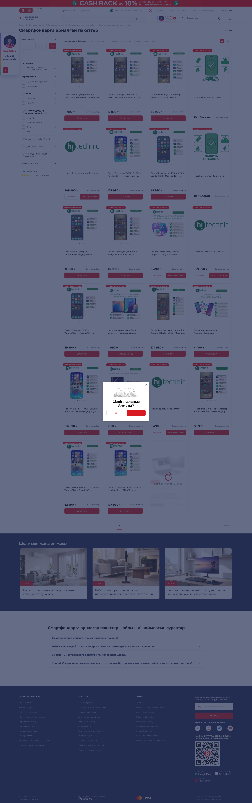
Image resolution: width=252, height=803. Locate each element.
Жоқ (116, 413)
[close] (146, 385)
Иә (136, 413)
